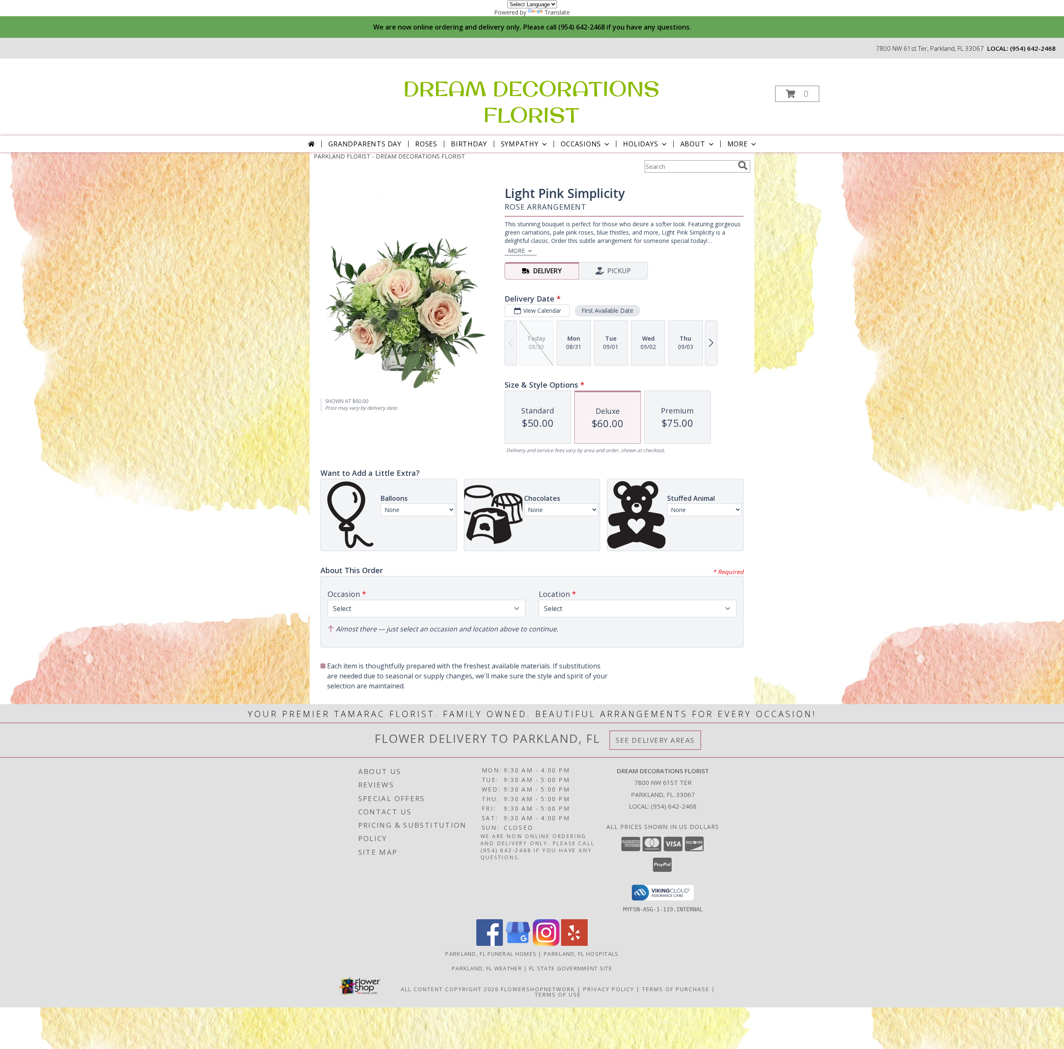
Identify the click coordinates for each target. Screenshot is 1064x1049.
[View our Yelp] (574, 944)
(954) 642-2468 (1033, 48)
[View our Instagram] (546, 944)
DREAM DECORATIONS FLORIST (531, 101)
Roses (426, 143)
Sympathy (520, 143)
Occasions (581, 143)
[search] (743, 166)
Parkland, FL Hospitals (581, 953)
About (692, 143)
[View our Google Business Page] (518, 944)
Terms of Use (558, 994)
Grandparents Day (364, 143)
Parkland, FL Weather (487, 968)
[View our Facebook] (489, 944)
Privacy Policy (608, 989)
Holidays (640, 143)
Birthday (469, 143)
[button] (797, 94)
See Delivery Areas (655, 740)
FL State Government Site (570, 968)
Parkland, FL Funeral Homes (491, 953)
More (737, 143)
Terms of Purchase (675, 989)
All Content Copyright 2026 (450, 989)
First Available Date (607, 310)
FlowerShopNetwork (538, 989)
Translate (557, 12)
